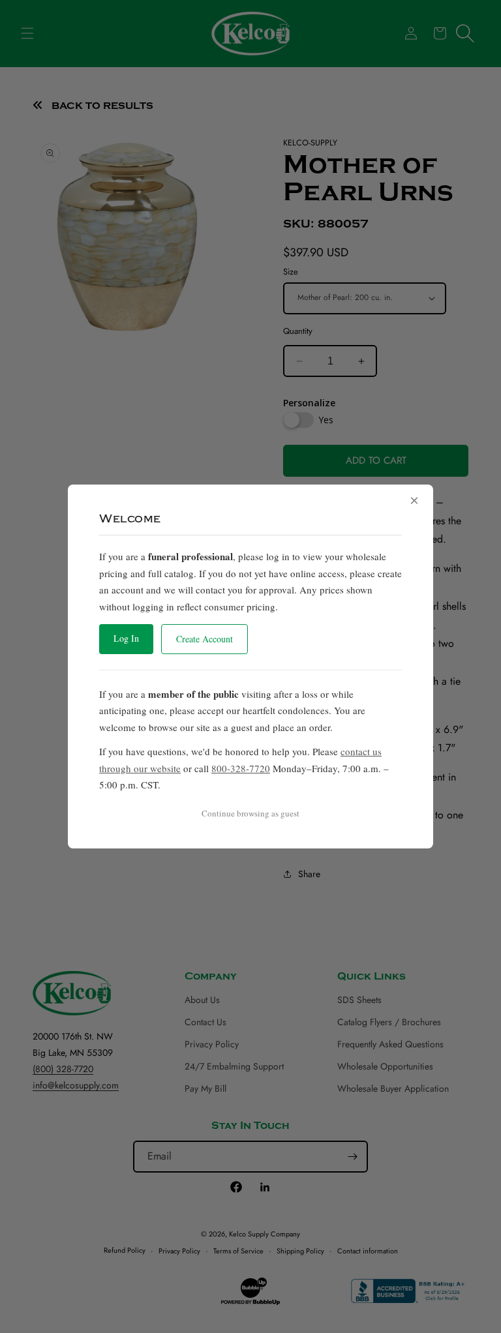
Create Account (204, 639)
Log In (126, 638)
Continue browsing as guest (250, 813)
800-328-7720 (240, 768)
